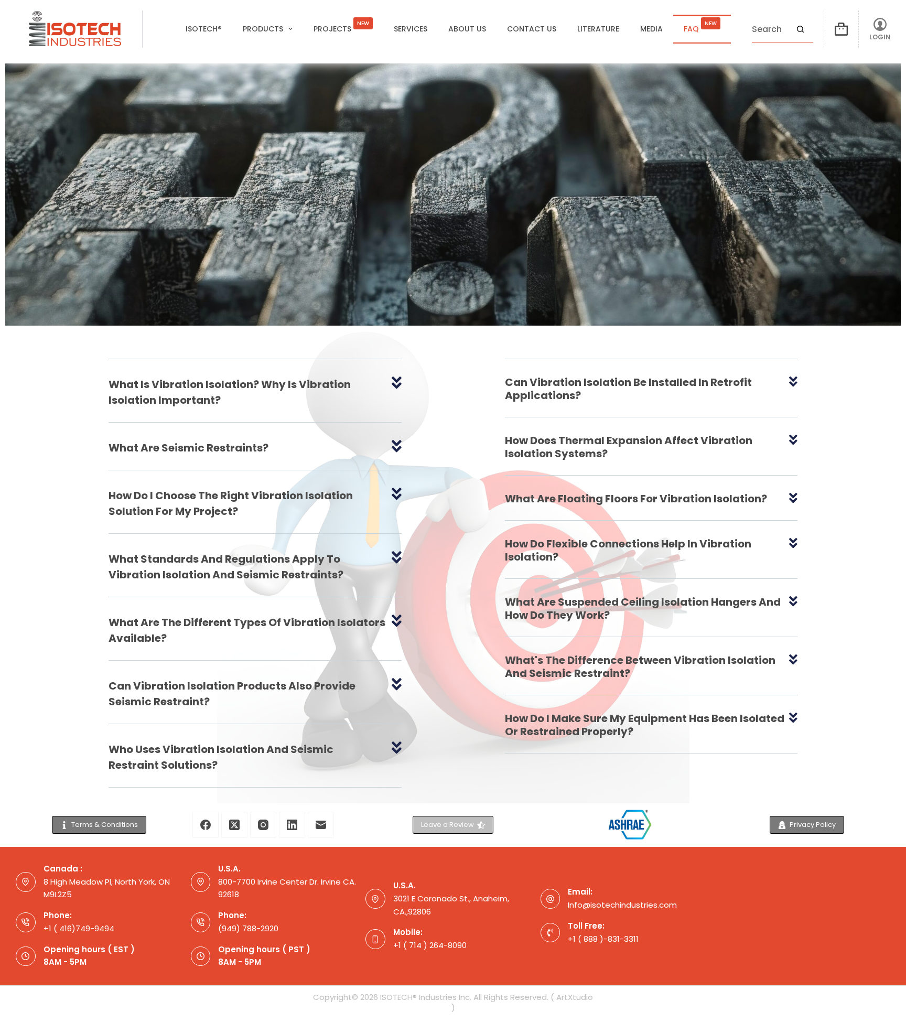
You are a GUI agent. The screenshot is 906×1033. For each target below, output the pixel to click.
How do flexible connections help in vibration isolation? (628, 550)
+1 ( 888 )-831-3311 (603, 938)
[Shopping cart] (841, 29)
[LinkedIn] (292, 825)
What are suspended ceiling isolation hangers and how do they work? (643, 608)
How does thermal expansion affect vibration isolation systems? (628, 447)
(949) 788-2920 (248, 928)
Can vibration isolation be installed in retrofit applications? (628, 389)
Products (263, 29)
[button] (255, 399)
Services (410, 29)
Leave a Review (447, 825)
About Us (467, 29)
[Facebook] (205, 825)
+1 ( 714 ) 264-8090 (430, 945)
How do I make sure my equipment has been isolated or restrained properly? (644, 725)
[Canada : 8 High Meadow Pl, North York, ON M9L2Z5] (26, 882)
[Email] (321, 825)
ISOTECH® (204, 29)
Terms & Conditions (104, 825)
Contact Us (531, 29)
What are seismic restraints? (188, 447)
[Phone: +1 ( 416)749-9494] (26, 922)
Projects (341, 27)
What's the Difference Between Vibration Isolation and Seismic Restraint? (640, 667)
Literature (598, 29)
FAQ (700, 27)
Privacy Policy (813, 825)
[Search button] (800, 29)
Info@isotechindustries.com (622, 904)
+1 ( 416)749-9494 (79, 928)
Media (651, 29)
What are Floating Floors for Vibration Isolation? (636, 498)
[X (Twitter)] (234, 825)
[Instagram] (263, 825)
